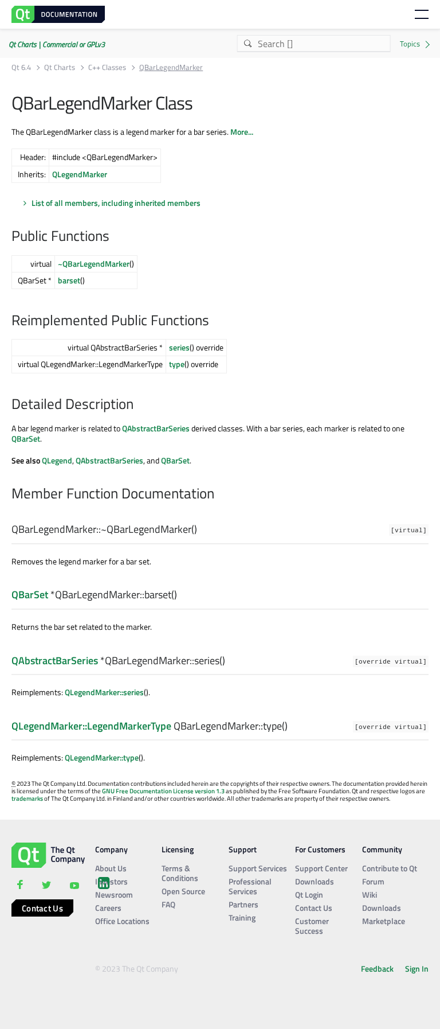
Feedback (377, 968)
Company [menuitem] (111, 849)
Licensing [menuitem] (178, 849)
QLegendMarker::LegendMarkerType (91, 726)
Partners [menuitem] (243, 904)
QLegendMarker (79, 174)
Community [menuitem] (382, 849)
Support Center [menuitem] (321, 868)
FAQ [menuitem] (168, 904)
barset (69, 280)
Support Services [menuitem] (258, 868)
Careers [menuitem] (108, 908)
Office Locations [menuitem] (122, 921)
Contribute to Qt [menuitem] (389, 868)
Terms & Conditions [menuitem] (180, 873)
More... (241, 132)
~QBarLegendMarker (93, 264)
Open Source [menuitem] (183, 891)
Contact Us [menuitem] (313, 908)
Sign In (417, 968)
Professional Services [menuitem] (250, 886)
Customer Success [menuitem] (312, 926)
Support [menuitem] (243, 849)
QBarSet (25, 438)
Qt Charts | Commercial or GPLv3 (57, 44)
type (176, 364)
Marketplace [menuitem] (383, 921)
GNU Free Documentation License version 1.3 (163, 791)
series (179, 347)
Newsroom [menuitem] (114, 894)
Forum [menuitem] (373, 881)
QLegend (57, 460)
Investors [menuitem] (111, 881)
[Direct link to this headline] (115, 236)
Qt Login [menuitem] (309, 894)
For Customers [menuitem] (320, 849)
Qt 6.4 (21, 67)
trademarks (27, 798)
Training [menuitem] (242, 917)
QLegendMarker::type (102, 757)
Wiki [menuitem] (369, 894)
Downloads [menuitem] (314, 881)
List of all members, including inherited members (116, 203)
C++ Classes (107, 67)
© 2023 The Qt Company (136, 968)
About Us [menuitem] (111, 868)
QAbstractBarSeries (156, 428)
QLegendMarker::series (104, 692)
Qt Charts (59, 67)
